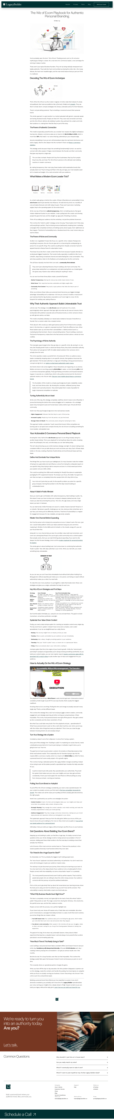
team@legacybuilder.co (61, 1098)
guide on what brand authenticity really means (60, 363)
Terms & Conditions (60, 1095)
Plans (83, 4)
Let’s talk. (11, 1045)
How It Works (58, 1087)
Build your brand (101, 4)
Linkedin (95, 1089)
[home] (12, 4)
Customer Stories (60, 1089)
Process (75, 4)
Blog (89, 4)
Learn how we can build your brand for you (67, 987)
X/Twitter (95, 1087)
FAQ (75, 1087)
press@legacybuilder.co (100, 1098)
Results (68, 4)
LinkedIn (72, 104)
